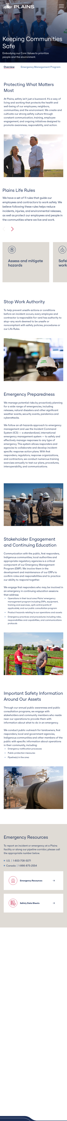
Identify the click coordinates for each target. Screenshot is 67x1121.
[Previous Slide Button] (3, 229)
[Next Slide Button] (12, 229)
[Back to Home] (18, 6)
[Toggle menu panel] (61, 6)
